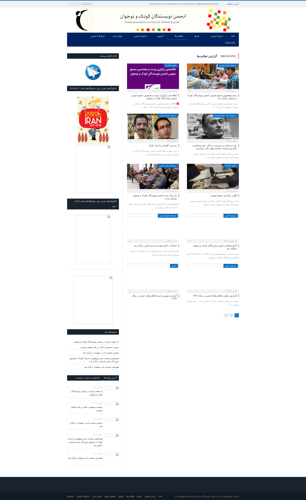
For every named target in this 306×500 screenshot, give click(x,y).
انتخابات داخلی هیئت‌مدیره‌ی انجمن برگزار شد (155, 245)
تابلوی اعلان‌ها (170, 65)
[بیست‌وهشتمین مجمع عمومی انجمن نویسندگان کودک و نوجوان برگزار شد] (213, 77)
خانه (233, 36)
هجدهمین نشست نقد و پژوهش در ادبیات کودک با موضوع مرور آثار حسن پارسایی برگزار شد (84, 442)
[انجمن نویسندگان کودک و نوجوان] (153, 19)
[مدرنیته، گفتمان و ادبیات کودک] (153, 127)
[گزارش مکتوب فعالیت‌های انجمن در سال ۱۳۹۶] (213, 277)
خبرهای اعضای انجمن (227, 65)
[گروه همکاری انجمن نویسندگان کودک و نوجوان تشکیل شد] (213, 227)
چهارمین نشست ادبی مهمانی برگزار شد (101, 367)
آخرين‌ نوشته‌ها (110, 378)
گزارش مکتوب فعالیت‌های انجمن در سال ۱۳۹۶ (215, 296)
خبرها (197, 36)
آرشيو (174, 266)
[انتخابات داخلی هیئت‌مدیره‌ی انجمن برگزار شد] (153, 227)
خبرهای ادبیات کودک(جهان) (225, 115)
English (230, 43)
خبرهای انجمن (230, 216)
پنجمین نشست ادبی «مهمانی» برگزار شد (101, 353)
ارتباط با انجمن (98, 36)
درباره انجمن (217, 36)
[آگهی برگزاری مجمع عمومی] (213, 177)
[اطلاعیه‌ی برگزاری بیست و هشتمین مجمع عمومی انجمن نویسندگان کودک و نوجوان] (153, 77)
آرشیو (160, 36)
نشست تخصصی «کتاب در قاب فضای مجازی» (99, 347)
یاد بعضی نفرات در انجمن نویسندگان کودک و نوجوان (194, 4)
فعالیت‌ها (179, 36)
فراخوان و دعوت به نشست (87, 378)
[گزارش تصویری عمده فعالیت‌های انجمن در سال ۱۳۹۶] (153, 277)
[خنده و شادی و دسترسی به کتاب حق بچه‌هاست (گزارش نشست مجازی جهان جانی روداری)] (213, 127)
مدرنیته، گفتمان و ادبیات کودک (162, 145)
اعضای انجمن (140, 36)
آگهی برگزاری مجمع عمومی (223, 195)
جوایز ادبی (117, 36)
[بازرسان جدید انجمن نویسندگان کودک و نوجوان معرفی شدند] (153, 177)
